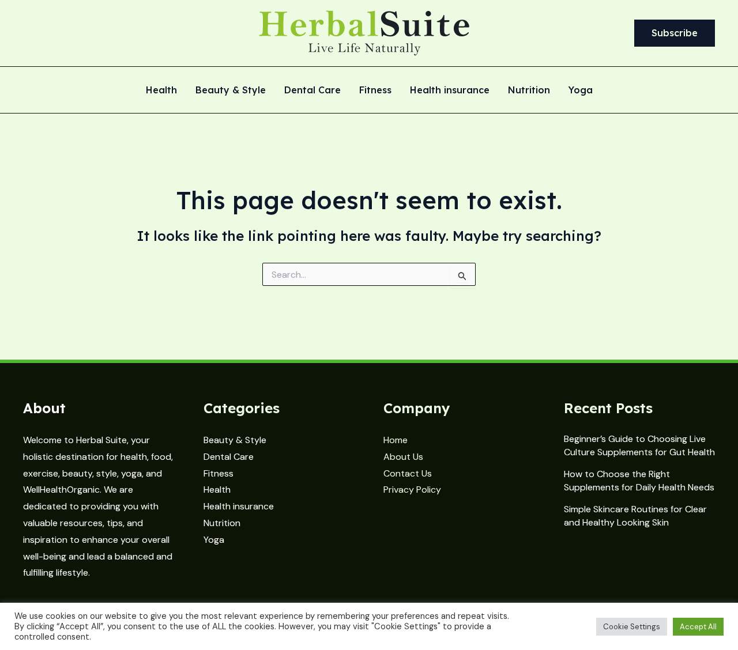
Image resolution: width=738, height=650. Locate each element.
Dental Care (312, 90)
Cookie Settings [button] (631, 627)
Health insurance (450, 90)
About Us (403, 457)
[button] (674, 33)
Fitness (375, 90)
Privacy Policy (412, 489)
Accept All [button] (698, 627)
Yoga (580, 90)
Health (161, 90)
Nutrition (529, 90)
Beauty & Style (230, 90)
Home (395, 440)
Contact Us (407, 473)
